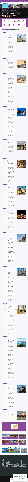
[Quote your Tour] (15, 15)
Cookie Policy (24, 478)
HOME (9, 479)
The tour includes (16, 29)
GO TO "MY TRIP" (14, 0)
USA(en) (25, 1)
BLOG (17, 0)
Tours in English (20, 1)
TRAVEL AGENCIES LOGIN (24, 0)
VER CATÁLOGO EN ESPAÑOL (9, 0)
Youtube (14, 473)
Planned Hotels (10, 29)
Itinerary (4, 29)
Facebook (14, 469)
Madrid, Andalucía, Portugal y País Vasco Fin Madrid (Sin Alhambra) (13, 10)
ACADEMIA (20, 0)
